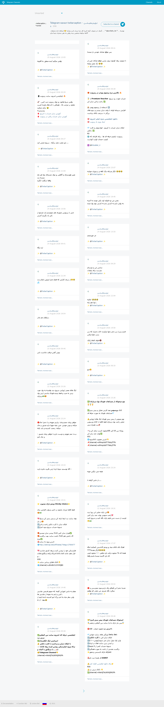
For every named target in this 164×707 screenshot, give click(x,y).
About (159, 2)
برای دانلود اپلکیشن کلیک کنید (100, 664)
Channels (149, 2)
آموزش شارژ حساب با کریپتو (50, 113)
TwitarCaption (47, 70)
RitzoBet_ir (95, 145)
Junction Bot (22, 703)
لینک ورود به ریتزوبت (97, 122)
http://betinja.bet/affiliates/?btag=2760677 (57, 545)
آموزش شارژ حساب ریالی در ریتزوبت (53, 116)
